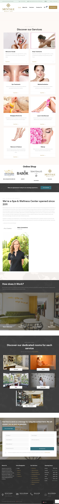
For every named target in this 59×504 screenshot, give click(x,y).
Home (19, 7)
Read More (8, 61)
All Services (34, 468)
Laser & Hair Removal (43, 116)
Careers (51, 1)
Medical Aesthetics (43, 84)
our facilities (35, 352)
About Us (24, 7)
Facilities (19, 474)
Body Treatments (37, 51)
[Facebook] (45, 1)
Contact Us (39, 7)
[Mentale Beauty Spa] (8, 7)
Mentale (50, 179)
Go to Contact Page (9, 428)
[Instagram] (46, 1)
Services (31, 7)
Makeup (43, 147)
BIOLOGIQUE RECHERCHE (9, 179)
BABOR (22, 179)
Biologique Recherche (16, 115)
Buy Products (53, 7)
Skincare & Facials (10, 51)
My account (55, 1)
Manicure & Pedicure (16, 147)
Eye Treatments (16, 84)
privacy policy (47, 452)
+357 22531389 (46, 187)
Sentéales (36, 180)
